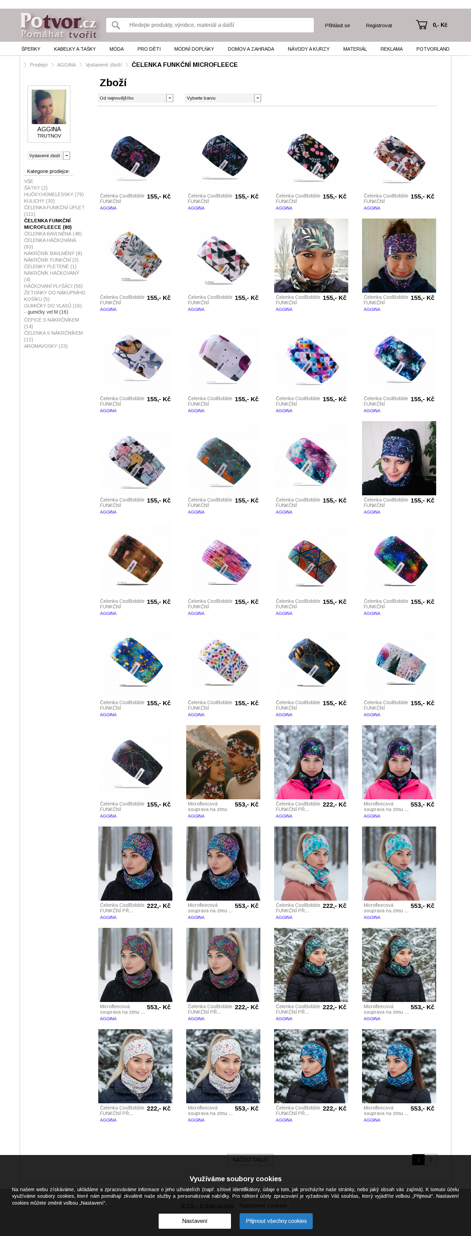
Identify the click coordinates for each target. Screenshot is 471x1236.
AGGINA (66, 65)
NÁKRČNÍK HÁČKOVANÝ (51, 276)
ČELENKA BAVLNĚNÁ (53, 233)
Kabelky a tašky (75, 49)
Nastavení (195, 1221)
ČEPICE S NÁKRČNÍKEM (51, 323)
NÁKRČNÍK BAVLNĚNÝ (53, 253)
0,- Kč (440, 25)
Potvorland (433, 49)
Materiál (355, 49)
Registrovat (379, 25)
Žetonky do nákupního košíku (55, 296)
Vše (28, 181)
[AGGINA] (49, 107)
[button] (257, 97)
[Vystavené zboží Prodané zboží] (49, 155)
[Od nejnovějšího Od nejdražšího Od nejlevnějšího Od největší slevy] (135, 98)
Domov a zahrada (251, 49)
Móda (117, 49)
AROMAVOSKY (46, 346)
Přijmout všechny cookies (276, 1221)
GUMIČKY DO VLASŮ (53, 305)
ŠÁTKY (36, 188)
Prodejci (39, 65)
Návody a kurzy (309, 49)
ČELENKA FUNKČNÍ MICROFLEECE (185, 64)
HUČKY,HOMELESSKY (54, 194)
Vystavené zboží (104, 65)
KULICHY (39, 201)
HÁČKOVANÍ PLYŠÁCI (53, 286)
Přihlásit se (337, 25)
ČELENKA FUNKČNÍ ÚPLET (54, 211)
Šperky (30, 49)
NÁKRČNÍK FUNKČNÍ (51, 260)
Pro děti (149, 49)
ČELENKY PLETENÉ (50, 266)
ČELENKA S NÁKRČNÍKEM (53, 336)
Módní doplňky (194, 49)
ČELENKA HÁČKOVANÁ (50, 243)
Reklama (392, 49)
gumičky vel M (48, 312)
